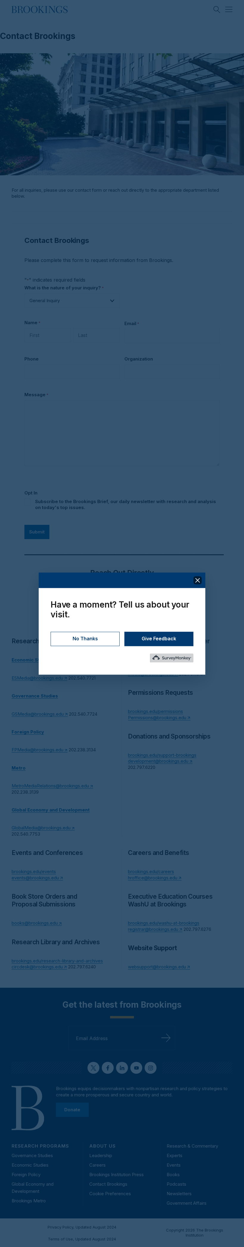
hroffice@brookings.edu (152, 878)
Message (36, 394)
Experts (174, 1155)
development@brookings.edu (158, 761)
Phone (31, 359)
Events (174, 1165)
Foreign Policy (26, 1174)
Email (131, 323)
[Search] (216, 9)
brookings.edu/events (34, 871)
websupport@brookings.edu (157, 967)
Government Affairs (187, 1203)
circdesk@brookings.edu (37, 967)
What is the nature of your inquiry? (64, 288)
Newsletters (179, 1193)
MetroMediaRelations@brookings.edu (50, 786)
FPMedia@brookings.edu (37, 750)
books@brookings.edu (35, 923)
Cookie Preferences (110, 1193)
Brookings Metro (29, 1201)
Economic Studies (30, 1165)
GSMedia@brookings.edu (38, 714)
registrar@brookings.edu (153, 929)
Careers (97, 1165)
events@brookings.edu (35, 878)
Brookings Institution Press (116, 1174)
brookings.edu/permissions (155, 711)
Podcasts (176, 1184)
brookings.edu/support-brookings (162, 755)
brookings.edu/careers (151, 871)
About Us (102, 1146)
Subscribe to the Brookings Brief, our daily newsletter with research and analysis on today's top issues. (125, 504)
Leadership (100, 1155)
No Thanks (85, 639)
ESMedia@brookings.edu (37, 678)
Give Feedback (159, 639)
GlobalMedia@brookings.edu (41, 828)
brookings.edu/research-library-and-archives (57, 961)
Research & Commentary (192, 1146)
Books (173, 1174)
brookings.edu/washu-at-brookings (163, 923)
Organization (138, 359)
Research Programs (40, 1146)
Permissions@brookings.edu (157, 717)
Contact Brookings (108, 1184)
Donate (72, 1109)
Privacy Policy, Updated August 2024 (82, 1227)
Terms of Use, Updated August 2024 (82, 1239)
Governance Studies (32, 1155)
